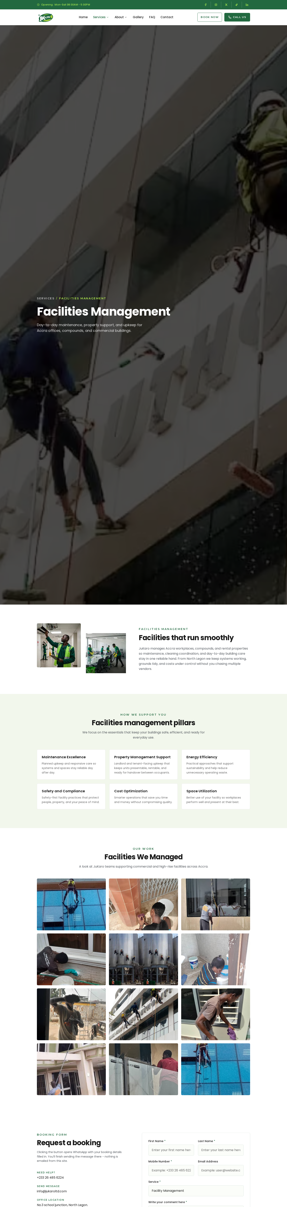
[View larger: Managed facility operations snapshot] (71, 1069)
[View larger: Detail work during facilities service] (215, 1014)
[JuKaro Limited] (46, 17)
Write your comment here (167, 1202)
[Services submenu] (107, 17)
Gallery (138, 17)
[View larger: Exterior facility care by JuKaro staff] (71, 959)
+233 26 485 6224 (50, 1177)
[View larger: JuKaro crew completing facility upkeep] (143, 1014)
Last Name (206, 1141)
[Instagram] (216, 5)
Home (83, 17)
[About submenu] (125, 17)
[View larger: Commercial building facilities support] (71, 1014)
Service (154, 1182)
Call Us (239, 17)
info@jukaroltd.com (52, 1191)
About (119, 17)
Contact (166, 17)
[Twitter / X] (226, 5)
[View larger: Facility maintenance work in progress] (143, 904)
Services (99, 17)
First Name (157, 1141)
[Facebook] (205, 5)
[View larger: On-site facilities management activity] (143, 959)
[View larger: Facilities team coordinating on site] (143, 1069)
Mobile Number (160, 1161)
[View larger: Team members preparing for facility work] (215, 959)
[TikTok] (237, 5)
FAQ (152, 17)
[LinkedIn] (247, 5)
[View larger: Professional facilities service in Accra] (215, 1069)
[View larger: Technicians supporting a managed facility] (215, 904)
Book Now (209, 17)
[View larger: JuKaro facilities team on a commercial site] (71, 904)
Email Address (208, 1161)
